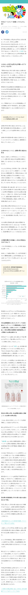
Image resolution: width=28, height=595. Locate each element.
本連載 (21, 51)
